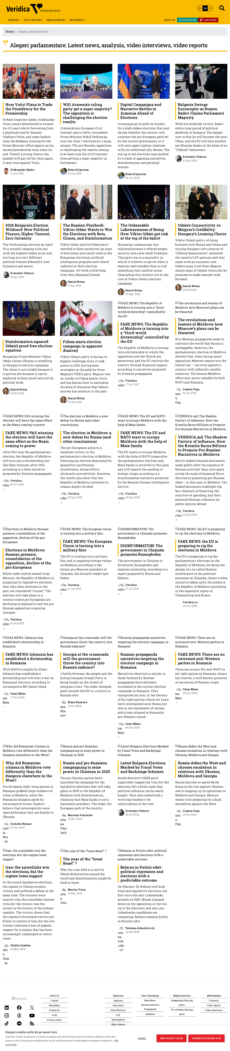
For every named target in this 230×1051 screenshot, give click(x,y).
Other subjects (118, 1024)
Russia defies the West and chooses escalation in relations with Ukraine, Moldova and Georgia (202, 769)
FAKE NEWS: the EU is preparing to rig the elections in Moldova (198, 545)
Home (10, 31)
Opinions (13, 20)
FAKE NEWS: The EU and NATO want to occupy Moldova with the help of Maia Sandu (143, 439)
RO (200, 8)
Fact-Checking (33, 20)
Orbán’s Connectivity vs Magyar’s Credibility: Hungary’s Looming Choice (202, 229)
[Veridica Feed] (31, 1023)
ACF (118, 1015)
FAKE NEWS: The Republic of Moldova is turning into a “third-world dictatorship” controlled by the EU (144, 333)
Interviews (118, 1005)
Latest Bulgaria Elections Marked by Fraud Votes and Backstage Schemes (142, 767)
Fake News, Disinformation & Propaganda (150, 1005)
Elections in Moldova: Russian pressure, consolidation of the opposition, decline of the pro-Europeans (28, 559)
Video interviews (214, 1010)
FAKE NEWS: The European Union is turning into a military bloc (87, 545)
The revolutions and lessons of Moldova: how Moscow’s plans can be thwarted (200, 326)
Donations (210, 20)
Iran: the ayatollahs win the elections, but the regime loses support (27, 871)
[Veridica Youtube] (31, 1015)
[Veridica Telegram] (19, 1023)
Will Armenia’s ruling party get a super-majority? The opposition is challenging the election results (87, 113)
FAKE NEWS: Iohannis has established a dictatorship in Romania (29, 658)
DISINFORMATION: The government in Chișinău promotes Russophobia (142, 550)
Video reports (214, 1005)
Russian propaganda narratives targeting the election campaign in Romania (142, 661)
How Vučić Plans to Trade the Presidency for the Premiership (28, 108)
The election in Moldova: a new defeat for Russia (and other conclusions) (87, 437)
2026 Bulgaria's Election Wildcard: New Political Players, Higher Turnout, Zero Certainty (27, 231)
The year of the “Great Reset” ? (82, 861)
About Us (169, 20)
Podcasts (214, 1000)
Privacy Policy (54, 1019)
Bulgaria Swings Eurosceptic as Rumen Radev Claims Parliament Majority (201, 111)
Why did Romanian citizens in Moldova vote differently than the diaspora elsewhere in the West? (28, 771)
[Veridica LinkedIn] (6, 1007)
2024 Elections (118, 1010)
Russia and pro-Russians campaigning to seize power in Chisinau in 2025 (86, 767)
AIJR (54, 1015)
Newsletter (54, 1005)
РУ (210, 8)
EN (205, 8)
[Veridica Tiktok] (6, 1023)
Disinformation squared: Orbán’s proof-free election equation (28, 345)
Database (150, 1014)
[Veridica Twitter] (31, 1007)
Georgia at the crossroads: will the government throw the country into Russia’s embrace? (86, 661)
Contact (54, 1000)
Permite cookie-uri (206, 1038)
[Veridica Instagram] (6, 1015)
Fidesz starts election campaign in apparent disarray (82, 346)
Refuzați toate (171, 1038)
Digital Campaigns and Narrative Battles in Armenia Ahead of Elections (140, 111)
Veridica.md (189, 20)
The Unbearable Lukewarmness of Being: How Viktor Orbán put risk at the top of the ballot (144, 231)
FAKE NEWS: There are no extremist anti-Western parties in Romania (201, 658)
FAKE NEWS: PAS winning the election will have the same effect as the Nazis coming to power (29, 439)
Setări (142, 1038)
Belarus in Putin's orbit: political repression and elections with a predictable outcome (141, 873)
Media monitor (56, 20)
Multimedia (77, 20)
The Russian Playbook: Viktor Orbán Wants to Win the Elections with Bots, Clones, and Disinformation (87, 231)
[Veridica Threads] (19, 1015)
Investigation (118, 1019)
